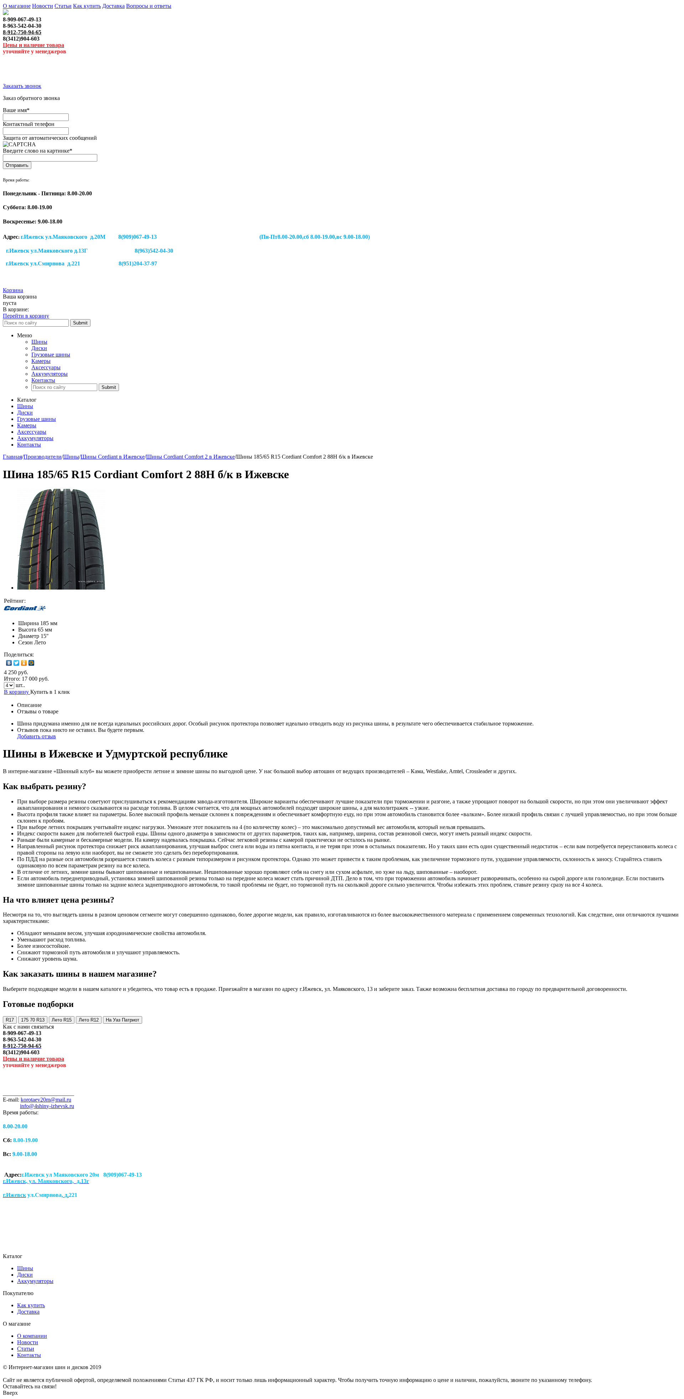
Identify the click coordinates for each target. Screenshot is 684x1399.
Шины (39, 342)
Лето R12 (89, 1020)
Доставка (113, 6)
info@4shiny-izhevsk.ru (47, 1106)
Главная (12, 457)
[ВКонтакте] (9, 662)
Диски (39, 348)
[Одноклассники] (24, 662)
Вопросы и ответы (148, 6)
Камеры (41, 361)
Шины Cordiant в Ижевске (113, 457)
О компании (32, 1336)
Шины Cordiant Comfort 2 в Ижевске (190, 457)
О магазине (17, 6)
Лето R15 (62, 1020)
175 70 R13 (33, 1020)
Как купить (87, 6)
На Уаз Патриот (122, 1020)
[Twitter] (16, 662)
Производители (43, 457)
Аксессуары (46, 367)
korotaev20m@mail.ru (46, 1100)
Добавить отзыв (36, 736)
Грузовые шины (50, 355)
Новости (42, 6)
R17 (10, 1020)
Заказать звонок (22, 86)
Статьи (63, 6)
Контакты (43, 380)
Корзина (13, 290)
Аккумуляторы (49, 374)
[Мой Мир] (31, 662)
